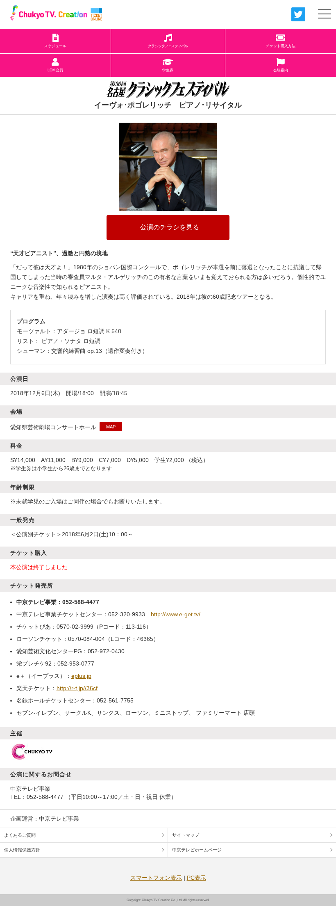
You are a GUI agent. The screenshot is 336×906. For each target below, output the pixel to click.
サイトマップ (185, 835)
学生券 (167, 70)
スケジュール (55, 46)
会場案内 (280, 70)
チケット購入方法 (280, 46)
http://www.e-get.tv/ (175, 614)
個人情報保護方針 (22, 849)
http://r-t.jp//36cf (77, 688)
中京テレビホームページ (197, 849)
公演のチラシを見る (168, 227)
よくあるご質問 (20, 835)
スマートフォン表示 (156, 877)
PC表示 (196, 877)
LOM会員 (55, 70)
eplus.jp (81, 676)
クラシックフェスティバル (168, 46)
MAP (111, 426)
